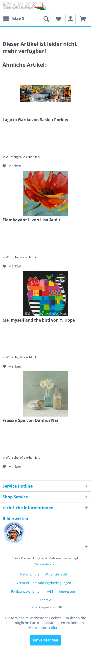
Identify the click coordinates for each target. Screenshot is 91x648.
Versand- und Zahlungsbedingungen (43, 583)
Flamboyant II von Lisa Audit (31, 220)
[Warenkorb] (83, 19)
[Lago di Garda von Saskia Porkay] (45, 93)
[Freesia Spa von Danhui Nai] (45, 394)
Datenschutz (29, 574)
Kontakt (45, 600)
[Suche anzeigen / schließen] (46, 19)
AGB (50, 591)
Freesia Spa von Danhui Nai (30, 420)
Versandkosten (45, 564)
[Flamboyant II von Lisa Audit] (45, 193)
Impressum (67, 591)
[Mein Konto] (70, 19)
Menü (18, 19)
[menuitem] (13, 19)
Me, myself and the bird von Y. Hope (39, 320)
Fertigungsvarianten (26, 591)
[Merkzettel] (58, 19)
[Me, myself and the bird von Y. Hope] (45, 293)
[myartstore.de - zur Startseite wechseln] (24, 7)
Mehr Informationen (45, 627)
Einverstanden (45, 640)
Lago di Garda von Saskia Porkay (35, 119)
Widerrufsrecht (56, 574)
